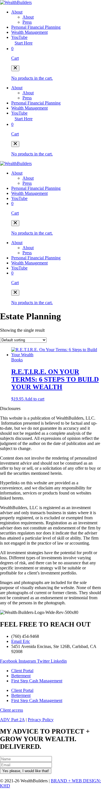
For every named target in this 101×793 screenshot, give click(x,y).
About (16, 12)
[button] (15, 68)
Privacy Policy (41, 719)
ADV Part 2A (12, 719)
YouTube (19, 37)
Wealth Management (29, 32)
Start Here (24, 43)
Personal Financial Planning (36, 27)
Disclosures (10, 408)
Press (27, 22)
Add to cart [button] (34, 398)
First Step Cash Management (36, 680)
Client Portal (22, 670)
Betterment (21, 675)
